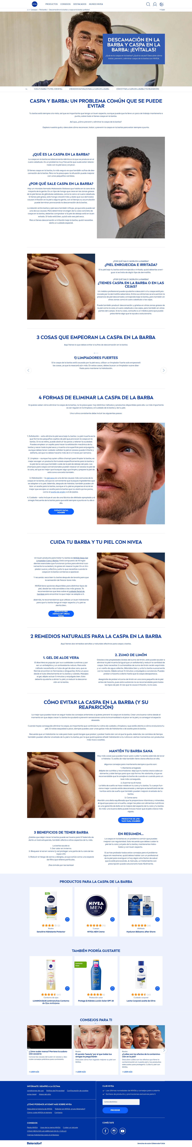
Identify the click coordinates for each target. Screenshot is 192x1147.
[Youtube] (122, 1131)
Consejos (65, 4)
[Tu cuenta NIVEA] (155, 4)
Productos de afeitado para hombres (130, 820)
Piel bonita (43, 10)
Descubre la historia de (39, 1109)
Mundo (96, 4)
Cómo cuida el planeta (39, 1112)
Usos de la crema (50, 1127)
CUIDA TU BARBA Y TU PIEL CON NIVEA (48, 89)
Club (108, 1086)
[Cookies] (161, 4)
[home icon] (28, 10)
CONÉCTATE (108, 1123)
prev (28, 370)
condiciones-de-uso (35, 1091)
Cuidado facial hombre (61, 511)
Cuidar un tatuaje (70, 1127)
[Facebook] (105, 1131)
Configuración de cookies (77, 1091)
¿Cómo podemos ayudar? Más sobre (49, 1104)
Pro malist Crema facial (61, 614)
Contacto (58, 1112)
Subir (163, 10)
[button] (67, 919)
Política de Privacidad (55, 1091)
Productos (51, 4)
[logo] (34, 4)
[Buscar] (148, 4)
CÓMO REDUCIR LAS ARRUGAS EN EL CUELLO (46, 1131)
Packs (32, 1127)
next (164, 370)
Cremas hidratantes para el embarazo (43, 1135)
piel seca (51, 478)
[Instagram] (114, 1131)
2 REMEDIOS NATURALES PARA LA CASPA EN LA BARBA (89, 89)
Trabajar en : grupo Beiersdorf (70, 1109)
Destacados (79, 4)
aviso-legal (31, 1094)
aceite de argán (58, 492)
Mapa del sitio (45, 1094)
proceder (115, 1110)
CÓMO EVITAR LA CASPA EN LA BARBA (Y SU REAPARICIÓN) (137, 89)
